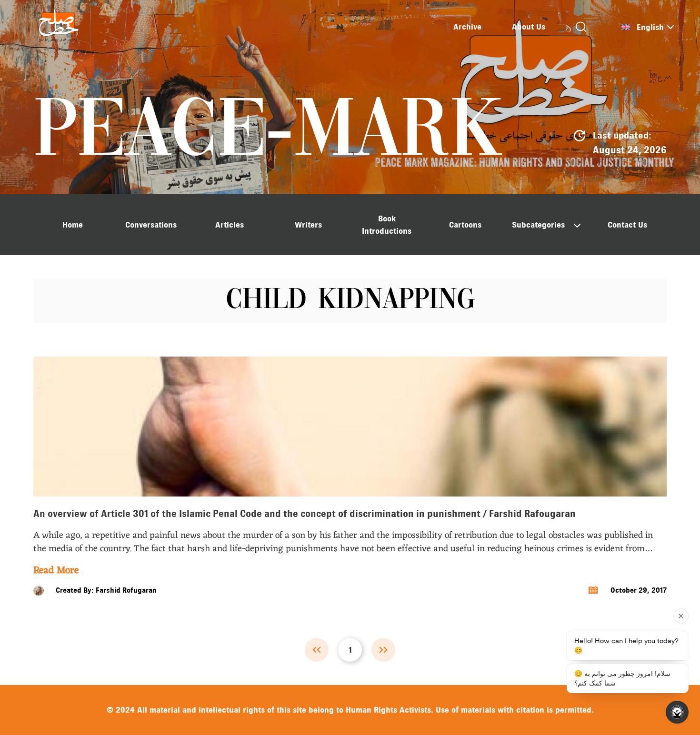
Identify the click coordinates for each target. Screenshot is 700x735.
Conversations (151, 224)
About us (528, 26)
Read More (56, 570)
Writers (308, 224)
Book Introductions (386, 225)
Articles (229, 224)
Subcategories (538, 224)
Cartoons (465, 224)
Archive (467, 26)
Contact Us (627, 224)
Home (72, 224)
